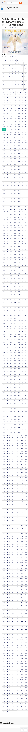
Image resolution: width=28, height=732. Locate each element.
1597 (17, 698)
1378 (4, 602)
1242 (13, 541)
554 (7, 265)
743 (7, 337)
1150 (4, 501)
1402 (4, 613)
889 (4, 392)
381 (15, 198)
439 (22, 220)
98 (3, 92)
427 (4, 217)
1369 (17, 597)
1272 (13, 555)
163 (11, 116)
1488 (13, 650)
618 (11, 289)
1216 (4, 531)
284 (19, 161)
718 (19, 326)
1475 (8, 645)
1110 (13, 483)
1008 (13, 438)
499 (11, 244)
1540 (4, 674)
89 (25, 87)
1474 (4, 645)
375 (19, 196)
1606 (4, 704)
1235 (8, 539)
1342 (4, 586)
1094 (21, 475)
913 (15, 400)
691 (22, 315)
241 (15, 145)
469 (4, 233)
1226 (21, 533)
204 (7, 132)
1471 (17, 642)
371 (4, 196)
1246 (4, 544)
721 (4, 329)
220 (15, 137)
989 (11, 430)
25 (25, 65)
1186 (4, 517)
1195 (17, 520)
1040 (21, 451)
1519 (17, 664)
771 (7, 347)
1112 (21, 483)
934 (15, 408)
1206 (13, 525)
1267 (17, 552)
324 (11, 177)
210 (4, 135)
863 (11, 382)
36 (9, 71)
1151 (8, 501)
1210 (4, 528)
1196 (21, 520)
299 (22, 166)
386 (7, 201)
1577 (8, 690)
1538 (21, 672)
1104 (13, 480)
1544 (21, 674)
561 (7, 267)
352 (11, 188)
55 (19, 76)
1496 (21, 653)
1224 (13, 533)
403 (19, 206)
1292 (21, 563)
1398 (13, 610)
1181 (8, 515)
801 (15, 358)
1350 (13, 589)
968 (11, 422)
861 (4, 382)
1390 (4, 608)
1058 (21, 459)
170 (11, 119)
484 (7, 238)
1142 (21, 496)
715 (7, 326)
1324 (4, 579)
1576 (4, 690)
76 (9, 84)
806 (7, 361)
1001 (8, 435)
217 (4, 137)
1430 (21, 624)
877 (11, 387)
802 (19, 358)
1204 (4, 525)
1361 (8, 594)
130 (19, 103)
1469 (8, 642)
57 (25, 76)
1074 (13, 467)
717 (15, 326)
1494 (13, 653)
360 (15, 190)
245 (4, 148)
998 (19, 432)
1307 (8, 571)
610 (7, 286)
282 (11, 161)
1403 (8, 613)
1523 (8, 666)
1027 (17, 446)
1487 (8, 650)
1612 (4, 706)
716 (11, 326)
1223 (8, 533)
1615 (17, 706)
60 (9, 79)
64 (22, 79)
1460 (21, 637)
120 (7, 100)
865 (19, 382)
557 (19, 265)
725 (19, 329)
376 (22, 196)
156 (11, 113)
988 (7, 430)
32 (22, 68)
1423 (17, 621)
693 (4, 318)
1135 (17, 493)
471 (11, 233)
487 (19, 238)
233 (11, 143)
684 (22, 313)
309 (7, 172)
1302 (13, 568)
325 (15, 177)
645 (7, 299)
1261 (17, 549)
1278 (13, 557)
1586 (21, 693)
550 (19, 262)
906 (15, 398)
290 (15, 164)
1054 (4, 459)
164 (15, 116)
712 (22, 323)
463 (7, 230)
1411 (17, 616)
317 (11, 174)
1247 (8, 544)
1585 (17, 693)
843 (15, 374)
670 (22, 307)
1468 (4, 642)
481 (22, 236)
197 (7, 129)
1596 (13, 698)
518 (4, 252)
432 (22, 217)
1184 (21, 515)
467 (22, 230)
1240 (4, 541)
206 (15, 132)
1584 (13, 693)
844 (19, 374)
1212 (13, 528)
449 (7, 225)
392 (4, 204)
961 (11, 419)
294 (4, 166)
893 (19, 392)
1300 (4, 568)
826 (4, 368)
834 (7, 371)
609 (4, 286)
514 (15, 249)
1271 (8, 555)
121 (11, 100)
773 (15, 347)
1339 (17, 584)
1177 (17, 512)
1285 (17, 560)
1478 (21, 645)
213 (15, 135)
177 (11, 121)
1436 (21, 626)
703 (15, 321)
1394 (21, 608)
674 (11, 310)
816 (19, 363)
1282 (4, 560)
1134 (13, 493)
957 (22, 416)
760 (19, 342)
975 (11, 424)
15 (19, 63)
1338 (13, 584)
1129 (17, 491)
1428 (13, 624)
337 (7, 182)
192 (15, 127)
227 (15, 140)
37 (12, 71)
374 (15, 196)
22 (15, 65)
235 (19, 143)
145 (22, 108)
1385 (8, 605)
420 (4, 214)
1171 (17, 509)
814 (11, 363)
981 (7, 427)
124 (22, 100)
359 (11, 190)
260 (7, 153)
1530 (13, 669)
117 (22, 97)
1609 (17, 704)
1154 (21, 501)
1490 (21, 650)
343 (4, 185)
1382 (21, 602)
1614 (13, 706)
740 (22, 334)
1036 (4, 451)
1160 (21, 504)
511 (4, 249)
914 (19, 400)
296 (11, 166)
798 (4, 358)
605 (15, 283)
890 (7, 392)
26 (3, 68)
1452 (13, 634)
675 (15, 310)
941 (15, 411)
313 (22, 172)
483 (4, 238)
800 (11, 358)
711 (19, 323)
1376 (21, 600)
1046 (21, 454)
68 (9, 81)
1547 (8, 677)
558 (22, 265)
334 (22, 180)
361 (19, 190)
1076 (21, 467)
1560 (13, 682)
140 (4, 108)
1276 (4, 557)
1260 (13, 549)
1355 (8, 592)
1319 (8, 576)
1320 (13, 576)
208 (22, 132)
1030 (4, 448)
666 (7, 307)
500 (15, 244)
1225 (17, 533)
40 (22, 71)
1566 (13, 685)
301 (4, 169)
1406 (21, 613)
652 (7, 302)
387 (11, 201)
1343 (8, 586)
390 (22, 201)
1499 (8, 656)
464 (11, 230)
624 (7, 291)
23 (19, 65)
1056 (13, 459)
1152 (13, 501)
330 (7, 180)
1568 (21, 685)
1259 (8, 549)
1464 (13, 640)
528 (15, 254)
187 (22, 124)
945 (4, 414)
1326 (13, 579)
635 (22, 294)
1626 (13, 711)
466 (19, 230)
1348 (4, 589)
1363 (17, 594)
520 (11, 252)
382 (19, 198)
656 (22, 302)
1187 (8, 517)
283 (15, 161)
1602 (13, 701)
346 (15, 185)
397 (22, 204)
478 (11, 236)
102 (17, 92)
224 (4, 140)
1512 (13, 661)
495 (22, 241)
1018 (4, 443)
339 (15, 182)
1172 (21, 509)
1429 (17, 624)
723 (11, 329)
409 (15, 209)
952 (4, 416)
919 (11, 403)
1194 (13, 520)
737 (11, 334)
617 (7, 289)
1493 (8, 653)
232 (7, 143)
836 (15, 371)
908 (22, 398)
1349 (8, 589)
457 (11, 228)
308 (4, 172)
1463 (8, 640)
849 (11, 377)
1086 (13, 472)
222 (22, 137)
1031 (8, 448)
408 (11, 209)
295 (7, 166)
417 (19, 212)
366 (11, 193)
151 (19, 111)
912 (11, 400)
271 (22, 156)
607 (22, 283)
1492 (4, 653)
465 (15, 230)
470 (7, 233)
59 (6, 79)
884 (11, 390)
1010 (21, 438)
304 (15, 169)
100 (10, 92)
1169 (8, 509)
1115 (8, 485)
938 (4, 411)
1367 (8, 597)
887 (22, 390)
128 (11, 103)
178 (15, 121)
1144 (4, 499)
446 (22, 222)
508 (19, 246)
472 (15, 233)
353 (15, 188)
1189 (17, 517)
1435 (17, 626)
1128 (13, 491)
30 (15, 68)
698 (22, 318)
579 (22, 273)
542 (15, 260)
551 (22, 262)
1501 (17, 656)
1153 (17, 501)
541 (11, 260)
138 (22, 105)
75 (6, 84)
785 (7, 353)
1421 (8, 621)
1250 (21, 544)
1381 (17, 602)
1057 (17, 459)
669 (19, 307)
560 (4, 267)
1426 (4, 624)
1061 (8, 462)
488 (22, 238)
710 (15, 323)
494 (19, 241)
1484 (21, 648)
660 (11, 305)
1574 (21, 687)
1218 (13, 531)
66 (3, 81)
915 (22, 400)
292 (22, 164)
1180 (4, 515)
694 (7, 318)
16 (22, 63)
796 (22, 355)
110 (22, 95)
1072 (4, 467)
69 (12, 81)
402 (15, 206)
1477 (17, 645)
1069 (17, 464)
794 (15, 355)
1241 (8, 541)
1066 (4, 464)
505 (7, 246)
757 (7, 342)
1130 (21, 491)
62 (15, 79)
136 (15, 105)
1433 (8, 626)
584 (15, 275)
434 (4, 220)
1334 (21, 581)
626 (15, 291)
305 (19, 169)
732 (19, 331)
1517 (8, 664)
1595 (8, 698)
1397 (8, 610)
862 (7, 382)
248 (15, 148)
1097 (8, 478)
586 (22, 275)
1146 (13, 499)
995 (7, 432)
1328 (21, 579)
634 (19, 294)
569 (11, 270)
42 (3, 73)
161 (4, 116)
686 (4, 315)
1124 (21, 488)
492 (11, 241)
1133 (8, 493)
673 (7, 310)
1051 (17, 456)
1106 (21, 480)
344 (7, 185)
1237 (17, 539)
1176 (13, 512)
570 (15, 270)
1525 (17, 666)
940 (11, 411)
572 (22, 270)
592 (19, 278)
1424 (21, 621)
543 (19, 260)
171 (15, 119)
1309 (17, 571)
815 (15, 363)
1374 (13, 600)
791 (4, 355)
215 (22, 135)
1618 (4, 709)
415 (11, 212)
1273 (17, 555)
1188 (13, 517)
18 (3, 65)
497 (4, 244)
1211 (8, 528)
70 (15, 81)
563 (15, 267)
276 (15, 159)
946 (7, 414)
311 (15, 172)
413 (4, 212)
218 (7, 137)
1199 (8, 523)
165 (19, 116)
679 (4, 313)
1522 (4, 666)
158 (19, 113)
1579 (17, 690)
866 (22, 382)
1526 (21, 666)
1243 (17, 541)
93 (12, 89)
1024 (4, 446)
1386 (13, 605)
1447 (17, 632)
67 (6, 81)
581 (4, 275)
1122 (13, 488)
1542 (13, 674)
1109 (8, 483)
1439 (8, 629)
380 (11, 198)
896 (4, 395)
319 (19, 174)
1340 (21, 584)
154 (4, 113)
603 (7, 283)
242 (19, 145)
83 (6, 87)
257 (22, 151)
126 (4, 103)
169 (7, 119)
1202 (21, 523)
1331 (8, 581)
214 (19, 135)
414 (7, 212)
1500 (13, 656)
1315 (17, 573)
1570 (4, 687)
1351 (17, 589)
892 (15, 392)
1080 (13, 470)
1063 (17, 462)
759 (15, 342)
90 (3, 89)
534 (11, 257)
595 (4, 281)
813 (7, 363)
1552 (4, 680)
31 (19, 68)
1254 (13, 547)
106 (7, 95)
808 (15, 361)
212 (11, 135)
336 (4, 182)
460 (22, 228)
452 (19, 225)
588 (4, 278)
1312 (4, 573)
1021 (17, 443)
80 (22, 84)
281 (7, 161)
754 (22, 339)
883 (7, 390)
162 (7, 116)
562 (11, 267)
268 (11, 156)
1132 (4, 493)
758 (11, 342)
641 (19, 297)
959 (4, 419)
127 (7, 103)
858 (19, 379)
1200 (13, 523)
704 (19, 321)
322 (4, 177)
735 (4, 334)
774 (19, 347)
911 (7, 400)
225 (7, 140)
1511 (8, 661)
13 (12, 63)
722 (7, 329)
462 (4, 230)
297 (15, 166)
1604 (21, 701)
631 (7, 294)
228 (19, 140)
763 (4, 345)
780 (15, 350)
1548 (13, 677)
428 (7, 217)
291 (19, 164)
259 (4, 153)
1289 (8, 563)
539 (4, 260)
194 (22, 127)
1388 (21, 605)
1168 (4, 509)
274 (7, 159)
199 (15, 129)
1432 (4, 626)
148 (7, 111)
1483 (17, 648)
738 (15, 334)
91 (6, 89)
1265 (8, 552)
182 (4, 124)
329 (4, 180)
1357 (17, 592)
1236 (13, 539)
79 (19, 84)
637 (4, 297)
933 (11, 408)
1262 (21, 549)
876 (7, 387)
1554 (13, 680)
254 (11, 151)
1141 (17, 496)
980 (4, 427)
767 (19, 345)
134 (7, 105)
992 (22, 430)
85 (12, 87)
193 (19, 127)
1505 (8, 658)
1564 (4, 685)
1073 (8, 467)
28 (9, 68)
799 (7, 358)
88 (22, 87)
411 (22, 209)
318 (15, 174)
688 (11, 315)
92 (9, 89)
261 (11, 153)
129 (15, 103)
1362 (13, 594)
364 (4, 193)
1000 (4, 435)
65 (25, 79)
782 (22, 350)
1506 (13, 658)
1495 (17, 653)
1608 (13, 704)
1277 (8, 557)
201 (22, 129)
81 (25, 84)
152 (22, 111)
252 (4, 151)
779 (11, 350)
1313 (8, 573)
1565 (8, 685)
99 (6, 92)
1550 (21, 677)
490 (4, 241)
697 (19, 318)
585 (19, 275)
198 (11, 129)
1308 (13, 571)
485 (11, 238)
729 (7, 331)
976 (15, 424)
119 (4, 100)
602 (4, 283)
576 (11, 273)
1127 (8, 491)
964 (22, 419)
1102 (4, 480)
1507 (17, 658)
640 (15, 297)
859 (22, 379)
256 (19, 151)
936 (22, 408)
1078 (4, 470)
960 (7, 419)
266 (4, 156)
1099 (17, 478)
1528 (4, 669)
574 (4, 273)
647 (15, 299)
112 (4, 97)
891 (11, 392)
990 (15, 430)
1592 (21, 696)
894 (22, 392)
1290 (13, 563)
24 (22, 65)
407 (7, 209)
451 (15, 225)
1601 (8, 701)
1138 (4, 496)
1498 (4, 656)
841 (7, 374)
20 (9, 65)
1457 (8, 637)
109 (19, 95)
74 (3, 84)
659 (7, 305)
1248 (13, 544)
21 (12, 65)
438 (19, 220)
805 (4, 361)
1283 (8, 560)
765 (11, 345)
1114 (4, 485)
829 (15, 368)
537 (22, 257)
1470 (13, 642)
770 (4, 347)
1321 (17, 576)
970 (19, 422)
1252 (4, 547)
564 (19, 267)
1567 (17, 685)
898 (11, 395)
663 (22, 305)
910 (4, 400)
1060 (4, 462)
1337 (8, 584)
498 (7, 244)
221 (19, 137)
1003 (17, 435)
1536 (13, 672)
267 (7, 156)
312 (19, 172)
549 (15, 262)
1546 (4, 677)
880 (22, 387)
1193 (8, 520)
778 (7, 350)
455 (4, 228)
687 (7, 315)
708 (7, 323)
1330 (4, 581)
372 (7, 196)
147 (4, 111)
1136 (21, 493)
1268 (21, 552)
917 (4, 403)
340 (19, 182)
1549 (17, 677)
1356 (13, 592)
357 (4, 190)
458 (15, 228)
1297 (17, 565)
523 (22, 252)
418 (22, 212)
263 (19, 153)
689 (15, 315)
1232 (21, 536)
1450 (4, 634)
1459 (17, 637)
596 (7, 281)
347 (19, 185)
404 (22, 206)
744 (11, 337)
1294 (4, 565)
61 (12, 79)
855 (7, 379)
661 (15, 305)
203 (4, 132)
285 (22, 161)
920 (15, 403)
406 (4, 209)
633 (15, 294)
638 (7, 297)
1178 (21, 512)
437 (15, 220)
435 (7, 220)
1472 (21, 642)
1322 (21, 576)
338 (11, 182)
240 (11, 145)
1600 (4, 701)
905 (11, 398)
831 (22, 368)
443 (11, 222)
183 (7, 124)
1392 (13, 608)
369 (22, 193)
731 (15, 331)
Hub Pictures (15, 28)
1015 (17, 440)
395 (15, 204)
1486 (4, 650)
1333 (17, 581)
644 (4, 299)
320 (22, 174)
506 (11, 246)
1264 (4, 552)
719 (22, 326)
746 (19, 337)
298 (19, 166)
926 (11, 406)
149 (11, 111)
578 (19, 273)
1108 (4, 483)
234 (15, 143)
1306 (4, 571)
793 (11, 355)
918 (7, 403)
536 (19, 257)
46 (15, 73)
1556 (21, 680)
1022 (21, 443)
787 (15, 353)
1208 (21, 525)
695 (11, 318)
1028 (21, 446)
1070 (21, 464)
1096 (4, 478)
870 (11, 384)
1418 (21, 618)
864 (15, 382)
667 (11, 307)
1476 (13, 645)
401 (11, 206)
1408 (4, 616)
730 (11, 331)
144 (19, 108)
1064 (21, 462)
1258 (4, 549)
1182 (13, 515)
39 (19, 71)
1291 (17, 563)
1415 (8, 618)
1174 (4, 512)
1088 (21, 472)
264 (22, 153)
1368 (13, 597)
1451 (8, 634)
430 (15, 217)
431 (19, 217)
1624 (4, 711)
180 (22, 121)
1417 (17, 618)
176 (7, 121)
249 (19, 148)
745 (15, 337)
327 (22, 177)
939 (7, 411)
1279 (17, 557)
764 (7, 345)
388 (15, 201)
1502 (21, 656)
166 (22, 116)
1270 (4, 555)
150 (15, 111)
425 (22, 214)
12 (9, 63)
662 (19, 305)
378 (4, 198)
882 (4, 390)
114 (11, 97)
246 (7, 148)
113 (7, 97)
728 (4, 331)
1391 (8, 608)
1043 (8, 454)
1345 (17, 586)
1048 (4, 456)
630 (4, 294)
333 (19, 180)
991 (19, 430)
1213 (17, 528)
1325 (8, 579)
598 (15, 281)
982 (11, 427)
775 (22, 347)
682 (15, 313)
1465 (17, 640)
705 (22, 321)
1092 (13, 475)
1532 (21, 669)
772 (11, 347)
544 (22, 260)
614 (22, 286)
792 (7, 355)
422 (11, 214)
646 (11, 299)
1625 (8, 711)
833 (4, 371)
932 (7, 408)
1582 (4, 693)
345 (11, 185)
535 (15, 257)
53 (12, 76)
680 (7, 313)
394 (11, 204)
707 (4, 323)
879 (19, 387)
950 (22, 414)
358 (7, 190)
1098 (13, 478)
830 (19, 368)
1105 (17, 480)
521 (15, 252)
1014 (13, 440)
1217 (8, 531)
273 (4, 159)
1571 (8, 687)
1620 (13, 709)
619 (15, 289)
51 (6, 76)
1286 (21, 560)
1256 (21, 547)
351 (7, 188)
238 (4, 145)
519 (7, 252)
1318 (4, 576)
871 (15, 384)
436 (11, 220)
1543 (17, 674)
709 (11, 323)
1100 (21, 478)
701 (7, 321)
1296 (13, 565)
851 (19, 377)
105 (4, 95)
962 (15, 419)
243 (22, 145)
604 (11, 283)
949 (19, 414)
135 (11, 105)
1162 (4, 507)
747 (22, 337)
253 (7, 151)
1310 (21, 571)
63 (19, 79)
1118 (21, 485)
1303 (17, 568)
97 (25, 89)
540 (7, 260)
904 (7, 398)
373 (11, 196)
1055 (8, 459)
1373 (8, 600)
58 (3, 79)
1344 (13, 586)
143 (15, 108)
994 (4, 432)
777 (4, 350)
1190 (21, 517)
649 (22, 299)
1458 (13, 637)
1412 (21, 616)
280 (4, 161)
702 (11, 321)
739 (19, 334)
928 (19, 406)
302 (7, 169)
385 (4, 201)
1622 (21, 709)
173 (22, 119)
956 (19, 416)
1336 (4, 584)
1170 (13, 509)
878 (15, 387)
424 (19, 214)
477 (7, 236)
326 (19, 177)
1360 (4, 594)
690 (19, 315)
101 (14, 92)
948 (15, 414)
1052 (21, 456)
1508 (21, 658)
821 (11, 366)
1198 (4, 523)
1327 (17, 579)
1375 (17, 600)
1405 (17, 613)
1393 (17, 608)
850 (15, 377)
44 (9, 73)
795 (19, 355)
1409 (8, 616)
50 (3, 76)
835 (11, 371)
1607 (8, 704)
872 (19, 384)
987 (4, 430)
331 (11, 180)
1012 (4, 440)
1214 (21, 528)
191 (11, 127)
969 (15, 422)
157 (15, 113)
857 (15, 379)
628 (22, 291)
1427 (8, 624)
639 (11, 297)
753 (19, 339)
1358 (21, 592)
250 (22, 148)
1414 (4, 618)
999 (22, 432)
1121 (8, 488)
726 (22, 329)
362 (22, 190)
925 (7, 406)
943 (22, 411)
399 (4, 206)
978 (22, 424)
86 (15, 87)
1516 (4, 664)
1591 (17, 696)
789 (22, 353)
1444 (4, 632)
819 (4, 366)
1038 (13, 451)
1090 (4, 475)
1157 (8, 504)
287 (4, 164)
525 (4, 254)
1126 (4, 491)
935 (19, 408)
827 (7, 368)
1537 (17, 672)
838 (22, 371)
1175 (8, 512)
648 (19, 299)
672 (4, 310)
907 (19, 398)
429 (11, 217)
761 (22, 342)
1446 (13, 632)
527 (11, 254)
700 (4, 321)
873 (22, 384)
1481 (8, 648)
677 (22, 310)
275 (11, 159)
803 (22, 358)
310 (11, 172)
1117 (17, 485)
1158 (13, 504)
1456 (4, 637)
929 (22, 406)
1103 (8, 480)
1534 (4, 672)
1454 (21, 634)
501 (19, 244)
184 (11, 124)
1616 (21, 706)
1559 (8, 682)
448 (4, 225)
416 (15, 212)
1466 (21, 640)
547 (7, 262)
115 (15, 97)
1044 (13, 454)
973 (4, 424)
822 (15, 366)
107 (11, 95)
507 (15, 246)
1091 (8, 475)
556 (15, 265)
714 (4, 326)
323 (7, 177)
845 (22, 374)
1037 (8, 451)
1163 (8, 507)
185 (15, 124)
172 (19, 119)
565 (22, 267)
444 (15, 222)
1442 (21, 629)
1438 (4, 629)
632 (11, 294)
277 (19, 159)
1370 (21, 597)
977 (19, 424)
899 (15, 395)
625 (11, 291)
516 (22, 249)
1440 (13, 629)
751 (11, 339)
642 (22, 297)
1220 (21, 531)
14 (15, 63)
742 (4, 337)
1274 (21, 555)
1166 (21, 507)
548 (11, 262)
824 (22, 366)
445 (19, 222)
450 (11, 225)
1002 (13, 435)
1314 (13, 573)
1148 (21, 499)
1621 (17, 709)
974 (7, 424)
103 (21, 92)
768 (22, 345)
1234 (4, 539)
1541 (8, 674)
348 (22, 185)
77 (12, 84)
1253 (8, 547)
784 (4, 353)
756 (4, 342)
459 (19, 228)
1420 (4, 621)
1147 (17, 499)
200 (19, 129)
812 (4, 363)
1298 (21, 565)
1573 (17, 687)
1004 (21, 435)
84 (9, 87)
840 (4, 374)
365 (7, 193)
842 (11, 374)
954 (11, 416)
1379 (8, 602)
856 (11, 379)
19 (6, 65)
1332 (13, 581)
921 (19, 403)
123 (19, 100)
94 (15, 89)
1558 (4, 682)
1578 (13, 690)
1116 (13, 485)
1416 (13, 618)
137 (19, 105)
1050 (13, 456)
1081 (17, 470)
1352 (21, 589)
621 (22, 289)
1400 (21, 610)
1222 (4, 533)
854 (4, 379)
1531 (17, 669)
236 (22, 143)
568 (7, 270)
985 (22, 427)
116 (19, 97)
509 (22, 246)
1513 (17, 661)
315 (4, 174)
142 (11, 108)
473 (19, 233)
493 (15, 241)
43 (6, 73)
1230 (13, 536)
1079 (8, 470)
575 (7, 273)
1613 (8, 706)
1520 (21, 664)
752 (15, 339)
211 (7, 135)
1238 (21, 539)
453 (22, 225)
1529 (8, 669)
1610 (21, 704)
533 (7, 257)
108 (15, 95)
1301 (8, 568)
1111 (17, 483)
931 (4, 408)
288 (7, 164)
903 (4, 398)
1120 (4, 488)
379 (7, 198)
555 (11, 265)
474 (22, 233)
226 (11, 140)
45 (12, 73)
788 (19, 353)
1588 (4, 696)
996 (11, 432)
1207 (17, 525)
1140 (13, 496)
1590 (13, 696)
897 (7, 395)
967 (7, 422)
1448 (21, 632)
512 (7, 249)
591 (15, 278)
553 (4, 265)
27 (6, 68)
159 (22, 113)
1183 (17, 515)
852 (22, 377)
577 (15, 273)
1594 (4, 698)
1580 (21, 690)
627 (19, 291)
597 (11, 281)
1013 (8, 440)
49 (25, 73)
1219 (17, 531)
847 (4, 377)
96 (22, 89)
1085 (8, 472)
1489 (17, 650)
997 (15, 432)
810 (22, 361)
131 (22, 103)
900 (19, 395)
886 (19, 390)
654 (15, 302)
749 (4, 339)
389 (19, 201)
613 (19, 286)
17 (25, 63)
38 (15, 71)
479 (15, 236)
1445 (8, 632)
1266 (13, 552)
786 (11, 353)
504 (4, 246)
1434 (13, 626)
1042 (4, 454)
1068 (13, 464)
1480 (4, 648)
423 (15, 214)
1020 (13, 443)
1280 (21, 557)
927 (15, 406)
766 (15, 345)
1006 (4, 438)
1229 (8, 536)
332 (15, 180)
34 (3, 71)
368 (19, 193)
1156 (4, 504)
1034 (21, 448)
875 (4, 387)
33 (25, 68)
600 (22, 281)
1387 (17, 605)
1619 (8, 709)
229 (22, 140)
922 (22, 403)
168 (4, 119)
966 (4, 422)
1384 (4, 605)
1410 (13, 616)
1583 (8, 693)
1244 (21, 541)
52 (9, 76)
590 (11, 278)
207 (19, 132)
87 (19, 87)
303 (11, 169)
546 (4, 262)
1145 (8, 499)
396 (19, 204)
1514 (21, 661)
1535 (8, 672)
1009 (17, 438)
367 (15, 193)
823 (19, 366)
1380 (13, 602)
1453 (17, 634)
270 (19, 156)
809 (19, 361)
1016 (21, 440)
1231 (17, 536)
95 (19, 89)
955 (15, 416)
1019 (8, 443)
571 (19, 270)
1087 (17, 472)
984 (19, 427)
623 (4, 291)
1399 (17, 610)
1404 (13, 613)
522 (19, 252)
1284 (13, 560)
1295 (8, 565)
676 (19, 310)
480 (19, 236)
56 (22, 76)
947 (11, 414)
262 (15, 153)
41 (25, 71)
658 (4, 305)
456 (7, 228)
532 (4, 257)
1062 (13, 462)
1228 (4, 536)
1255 (17, 547)
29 (12, 68)
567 (4, 270)
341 (22, 182)
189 (4, 127)
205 (11, 132)
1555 (17, 680)
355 (22, 188)
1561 (17, 682)
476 (4, 236)
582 (7, 275)
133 (4, 105)
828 (11, 368)
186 (19, 124)
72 (22, 81)
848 (7, 377)
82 (3, 87)
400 (7, 206)
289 (11, 164)
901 (22, 395)
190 (7, 127)
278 (22, 159)
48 (22, 73)
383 (22, 198)
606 (19, 283)
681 (11, 313)
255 (15, 151)
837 (19, 371)
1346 (21, 586)
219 (11, 137)
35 (6, 71)
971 (22, 422)
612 (15, 286)
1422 (13, 621)
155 (7, 113)
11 (6, 63)
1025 (8, 446)
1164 (13, 507)
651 (4, 302)
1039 (17, 451)
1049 (8, 456)
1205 (8, 525)
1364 (21, 594)
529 (19, 254)
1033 (17, 448)
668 (15, 307)
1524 (13, 666)
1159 (17, 504)
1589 (8, 696)
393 (7, 204)
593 (22, 278)
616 (4, 289)
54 (15, 76)
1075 (17, 467)
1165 (17, 507)
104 (25, 92)
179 (19, 121)
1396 (4, 610)
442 (7, 222)
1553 (8, 680)
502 (22, 244)
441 (4, 222)
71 (19, 81)
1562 (21, 682)
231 (4, 143)
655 (19, 302)
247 (11, 148)
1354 (4, 592)
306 (22, 169)
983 (15, 427)
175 (4, 121)
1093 (17, 475)
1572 (13, 687)
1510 (4, 661)
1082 (21, 470)
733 (22, 331)
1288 (4, 563)
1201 (17, 523)
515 (19, 249)
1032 (13, 448)
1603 (17, 701)
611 (11, 286)
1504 (4, 658)
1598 (21, 698)
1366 (4, 597)
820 (7, 366)
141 (7, 108)
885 (15, 390)
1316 (21, 573)
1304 (21, 568)
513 (11, 249)
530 (22, 254)
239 (7, 145)
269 (15, 156)
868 (4, 384)
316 (7, 174)
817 (22, 363)
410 (19, 209)
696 (15, 318)
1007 (8, 438)
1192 (4, 520)
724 (15, 329)
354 (19, 188)
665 (4, 307)
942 (19, 411)
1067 (8, 464)
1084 (4, 472)
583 (11, 275)
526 (7, 254)
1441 (17, 629)
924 (4, 406)
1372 (4, 600)
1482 (13, 648)
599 (19, 281)
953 (7, 416)
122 (15, 100)
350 (4, 188)
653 (11, 302)
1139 (8, 496)
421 (7, 214)
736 (7, 334)
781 (19, 350)
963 (19, 419)
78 (15, 84)
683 (19, 313)
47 (19, 73)
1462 (4, 640)
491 (7, 241)
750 (7, 339)
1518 (13, 664)
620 (19, 289)
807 (11, 361)
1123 (17, 488)
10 (3, 63)
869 (7, 384)
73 (25, 81)
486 (15, 238)
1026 (13, 446)
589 (7, 278)
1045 (17, 454)
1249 (17, 544)
